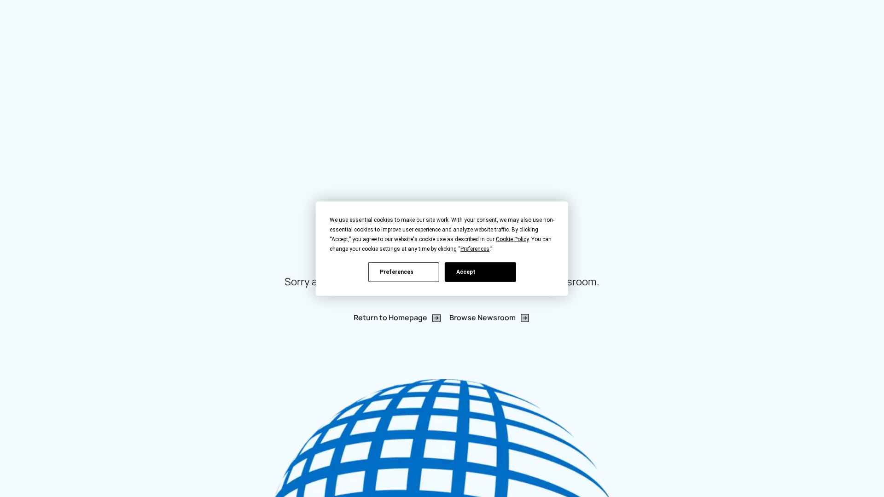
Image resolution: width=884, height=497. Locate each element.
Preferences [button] (474, 249)
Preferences (396, 271)
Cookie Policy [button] (512, 239)
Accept (466, 271)
